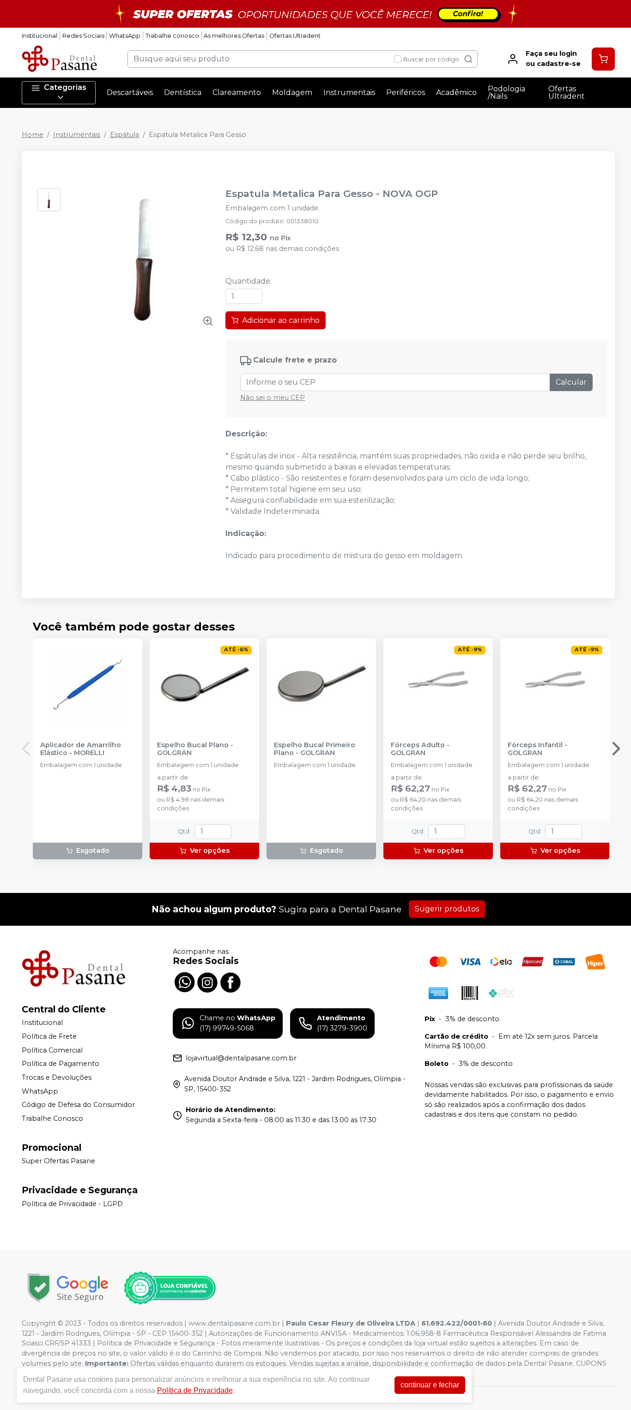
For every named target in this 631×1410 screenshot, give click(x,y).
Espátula (124, 135)
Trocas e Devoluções (56, 1077)
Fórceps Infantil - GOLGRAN (537, 749)
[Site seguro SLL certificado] (68, 1288)
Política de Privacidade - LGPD (72, 1204)
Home (32, 135)
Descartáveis (130, 92)
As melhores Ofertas (234, 35)
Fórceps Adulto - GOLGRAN (420, 749)
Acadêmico (456, 92)
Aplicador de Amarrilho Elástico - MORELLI (80, 749)
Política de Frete (49, 1036)
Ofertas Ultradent (295, 35)
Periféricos (405, 92)
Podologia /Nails (506, 92)
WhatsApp (124, 35)
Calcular (571, 382)
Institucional (39, 35)
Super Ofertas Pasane (58, 1161)
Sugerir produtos (447, 908)
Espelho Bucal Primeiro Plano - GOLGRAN (314, 749)
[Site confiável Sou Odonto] (169, 1288)
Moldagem (292, 92)
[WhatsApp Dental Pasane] (184, 981)
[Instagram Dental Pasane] (207, 981)
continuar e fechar (429, 1385)
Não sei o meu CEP (272, 397)
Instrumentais (349, 92)
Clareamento (236, 92)
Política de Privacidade (195, 1390)
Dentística (182, 92)
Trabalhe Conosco (52, 1118)
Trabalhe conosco (172, 35)
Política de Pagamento (60, 1064)
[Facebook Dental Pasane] (230, 981)
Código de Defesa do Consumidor (78, 1105)
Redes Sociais (83, 35)
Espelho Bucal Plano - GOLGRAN (195, 749)
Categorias (65, 87)
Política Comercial (52, 1050)
